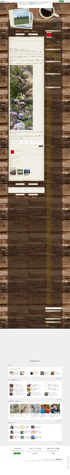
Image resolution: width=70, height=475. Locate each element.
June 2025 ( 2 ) (48, 107)
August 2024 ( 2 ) (49, 120)
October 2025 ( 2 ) (49, 102)
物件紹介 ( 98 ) (48, 64)
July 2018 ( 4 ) (48, 215)
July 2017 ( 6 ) (48, 230)
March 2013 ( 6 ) (49, 282)
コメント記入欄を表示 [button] (40, 188)
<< (50, 75)
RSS (48, 325)
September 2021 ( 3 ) (49, 165)
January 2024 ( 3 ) (49, 129)
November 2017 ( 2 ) (49, 225)
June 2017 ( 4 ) (48, 232)
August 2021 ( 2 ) (49, 167)
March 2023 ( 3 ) (49, 142)
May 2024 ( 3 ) (48, 124)
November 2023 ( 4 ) (49, 132)
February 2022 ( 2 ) (49, 159)
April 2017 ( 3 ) (48, 234)
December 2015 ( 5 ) (49, 250)
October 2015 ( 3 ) (49, 252)
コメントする (27, 190)
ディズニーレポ (12, 382)
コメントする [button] (32, 142)
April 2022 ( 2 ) (48, 156)
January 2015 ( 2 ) (49, 260)
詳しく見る (35, 453)
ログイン (66, 1)
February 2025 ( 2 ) (49, 112)
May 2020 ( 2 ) (48, 186)
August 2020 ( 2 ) (49, 182)
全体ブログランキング (49, 41)
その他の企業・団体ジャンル (50, 42)
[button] (68, 468)
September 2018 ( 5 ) (49, 212)
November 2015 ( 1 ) (49, 251)
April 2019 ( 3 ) (48, 203)
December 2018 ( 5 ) (49, 208)
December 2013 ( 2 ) (49, 272)
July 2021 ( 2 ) (48, 168)
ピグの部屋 (57, 33)
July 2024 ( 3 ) (48, 121)
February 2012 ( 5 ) (49, 299)
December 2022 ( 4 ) (49, 146)
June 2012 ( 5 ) (48, 294)
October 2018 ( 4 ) (49, 211)
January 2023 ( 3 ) (49, 145)
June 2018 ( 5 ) (48, 216)
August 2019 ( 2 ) (49, 198)
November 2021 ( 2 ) (49, 163)
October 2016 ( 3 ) (49, 242)
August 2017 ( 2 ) (49, 229)
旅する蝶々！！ (13, 39)
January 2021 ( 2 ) (49, 176)
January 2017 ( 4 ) (49, 238)
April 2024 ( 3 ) (48, 125)
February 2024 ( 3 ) (49, 128)
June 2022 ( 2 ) (48, 154)
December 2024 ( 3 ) (49, 115)
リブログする (40, 142)
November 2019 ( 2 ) (49, 194)
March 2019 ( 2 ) (48, 204)
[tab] (13, 368)
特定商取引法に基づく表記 (54, 460)
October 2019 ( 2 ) (49, 195)
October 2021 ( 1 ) (49, 164)
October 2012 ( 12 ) (49, 289)
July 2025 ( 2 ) (48, 106)
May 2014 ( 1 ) (48, 267)
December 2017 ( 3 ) (49, 224)
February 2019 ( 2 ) (49, 206)
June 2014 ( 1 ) (48, 265)
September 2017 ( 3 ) (49, 228)
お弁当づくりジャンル (13, 368)
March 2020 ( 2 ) (49, 189)
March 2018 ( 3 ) (49, 220)
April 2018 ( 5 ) (48, 219)
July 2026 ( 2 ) (48, 90)
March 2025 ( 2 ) (49, 111)
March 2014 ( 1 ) (48, 269)
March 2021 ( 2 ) (48, 173)
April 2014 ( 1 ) (48, 268)
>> (56, 75)
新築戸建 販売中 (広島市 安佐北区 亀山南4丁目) (53, 56)
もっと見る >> (12, 165)
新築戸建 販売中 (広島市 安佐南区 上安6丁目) (53, 51)
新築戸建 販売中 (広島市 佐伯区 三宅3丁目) (52, 53)
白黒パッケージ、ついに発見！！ (15, 160)
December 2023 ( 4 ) (49, 130)
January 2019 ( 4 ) (49, 207)
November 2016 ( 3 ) (49, 241)
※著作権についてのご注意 (49, 326)
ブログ (13, 43)
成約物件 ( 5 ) (48, 68)
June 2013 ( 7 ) (48, 278)
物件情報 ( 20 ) (48, 69)
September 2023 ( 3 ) (49, 134)
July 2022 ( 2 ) (48, 152)
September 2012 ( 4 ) (49, 290)
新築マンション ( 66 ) (49, 67)
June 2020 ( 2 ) (48, 185)
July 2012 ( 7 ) (48, 293)
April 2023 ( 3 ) (48, 141)
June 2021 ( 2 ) (48, 169)
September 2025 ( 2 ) (49, 103)
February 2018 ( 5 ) (49, 221)
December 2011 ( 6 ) (49, 302)
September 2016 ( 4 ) (49, 243)
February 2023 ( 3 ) (49, 143)
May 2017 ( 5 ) (48, 233)
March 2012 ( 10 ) (49, 298)
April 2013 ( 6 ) (48, 281)
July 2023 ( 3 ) (48, 137)
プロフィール (54, 33)
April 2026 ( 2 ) (48, 94)
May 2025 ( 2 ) (48, 108)
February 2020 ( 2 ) (49, 190)
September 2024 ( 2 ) (49, 119)
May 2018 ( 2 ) (48, 217)
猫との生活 (29, 382)
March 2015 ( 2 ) (48, 259)
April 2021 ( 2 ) (48, 172)
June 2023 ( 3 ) (48, 138)
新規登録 (61, 1)
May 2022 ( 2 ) (48, 155)
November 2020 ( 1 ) (49, 178)
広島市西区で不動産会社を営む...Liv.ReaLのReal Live (43, 20)
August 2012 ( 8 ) (49, 291)
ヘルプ (61, 460)
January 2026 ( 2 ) (49, 98)
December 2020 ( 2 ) (49, 177)
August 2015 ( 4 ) (49, 255)
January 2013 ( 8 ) (49, 285)
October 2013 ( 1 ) (49, 273)
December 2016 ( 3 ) (49, 239)
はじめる (17, 453)
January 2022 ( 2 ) (49, 160)
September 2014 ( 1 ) (49, 263)
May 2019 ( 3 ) (48, 202)
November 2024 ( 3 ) (49, 116)
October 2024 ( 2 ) (49, 117)
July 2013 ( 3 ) (48, 277)
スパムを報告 (28, 460)
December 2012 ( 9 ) (49, 286)
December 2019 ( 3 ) (49, 193)
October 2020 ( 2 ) (49, 180)
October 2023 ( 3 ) (49, 133)
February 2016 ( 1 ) (49, 247)
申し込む (52, 453)
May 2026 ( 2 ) (48, 93)
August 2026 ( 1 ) (49, 89)
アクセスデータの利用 (45, 460)
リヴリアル (53, 32)
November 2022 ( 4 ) (49, 147)
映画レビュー (47, 382)
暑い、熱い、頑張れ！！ (13, 158)
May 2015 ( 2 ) (48, 256)
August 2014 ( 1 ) (49, 264)
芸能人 (19, 368)
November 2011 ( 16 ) (49, 303)
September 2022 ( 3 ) (49, 150)
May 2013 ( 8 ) (48, 280)
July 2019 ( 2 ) (48, 199)
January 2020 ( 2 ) (49, 191)
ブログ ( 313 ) (48, 63)
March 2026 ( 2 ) (49, 95)
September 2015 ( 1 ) (49, 254)
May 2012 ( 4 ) (48, 295)
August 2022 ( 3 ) (49, 151)
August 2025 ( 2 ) (49, 104)
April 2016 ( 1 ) (48, 246)
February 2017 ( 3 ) (49, 237)
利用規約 (39, 460)
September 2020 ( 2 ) (49, 181)
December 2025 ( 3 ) (49, 99)
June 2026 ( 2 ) (48, 91)
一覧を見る (59, 58)
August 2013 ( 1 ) (49, 276)
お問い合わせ (34, 460)
